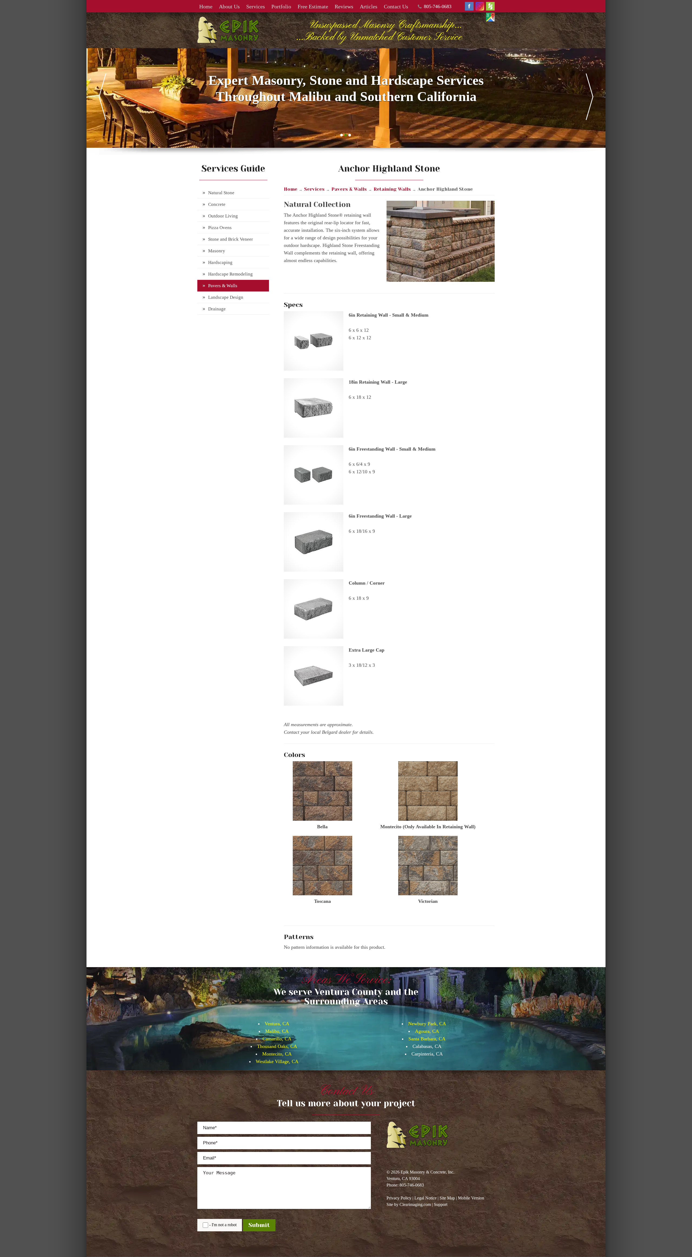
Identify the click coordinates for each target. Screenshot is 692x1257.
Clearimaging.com (415, 1204)
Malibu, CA (277, 1031)
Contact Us (396, 6)
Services (255, 6)
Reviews (344, 6)
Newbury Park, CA (427, 1023)
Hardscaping (220, 262)
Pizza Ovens (220, 227)
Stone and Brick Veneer (230, 239)
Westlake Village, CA (277, 1061)
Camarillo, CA (276, 1038)
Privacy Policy (399, 1198)
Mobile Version (471, 1198)
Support (440, 1204)
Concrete (216, 204)
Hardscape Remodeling (230, 274)
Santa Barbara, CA (426, 1038)
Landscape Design (225, 297)
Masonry (216, 250)
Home (205, 6)
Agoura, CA (427, 1031)
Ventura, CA (277, 1023)
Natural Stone (221, 192)
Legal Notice (425, 1198)
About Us (229, 6)
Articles (368, 6)
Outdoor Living (223, 216)
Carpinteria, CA (427, 1054)
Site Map (447, 1198)
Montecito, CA (277, 1054)
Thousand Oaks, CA (277, 1046)
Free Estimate (313, 6)
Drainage (217, 308)
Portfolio (281, 6)
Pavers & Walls (222, 285)
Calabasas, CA (426, 1046)
